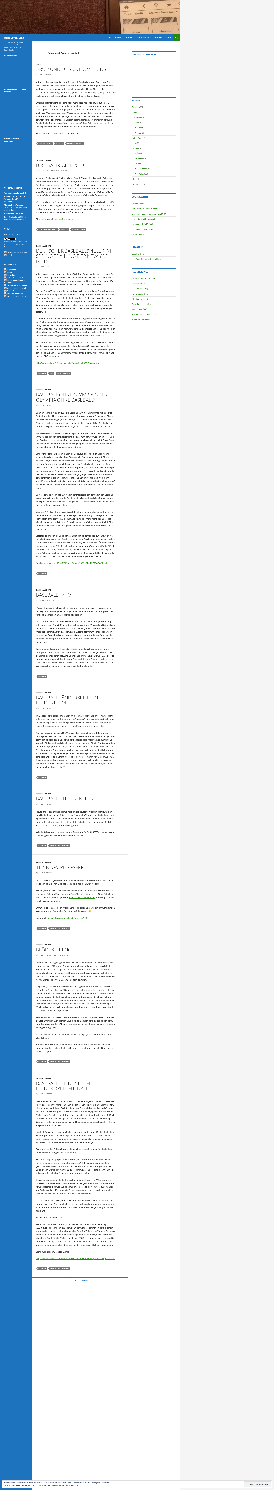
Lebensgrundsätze (143, 37)
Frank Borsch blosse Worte (144, 219)
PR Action (138, 127)
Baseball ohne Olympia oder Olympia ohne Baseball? (72, 397)
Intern (168, 37)
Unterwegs (136, 184)
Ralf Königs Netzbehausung (144, 314)
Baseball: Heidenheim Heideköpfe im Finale (63, 1085)
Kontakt (158, 37)
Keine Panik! (137, 138)
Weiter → (86, 1280)
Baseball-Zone (138, 283)
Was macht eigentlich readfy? (15, 193)
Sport (39, 64)
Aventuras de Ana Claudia (143, 278)
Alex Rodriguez (45, 144)
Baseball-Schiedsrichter (67, 165)
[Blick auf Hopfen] (11, 291)
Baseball (118, 37)
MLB (51, 373)
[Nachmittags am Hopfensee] (15, 296)
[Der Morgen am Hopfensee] (15, 285)
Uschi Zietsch (138, 234)
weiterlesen (66, 219)
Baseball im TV (53, 595)
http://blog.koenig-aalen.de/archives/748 (67, 917)
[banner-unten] (10, 272)
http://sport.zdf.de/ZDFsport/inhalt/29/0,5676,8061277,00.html (67, 363)
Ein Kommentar (60, 171)
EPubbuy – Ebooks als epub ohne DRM (149, 214)
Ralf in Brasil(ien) (139, 309)
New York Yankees (75, 144)
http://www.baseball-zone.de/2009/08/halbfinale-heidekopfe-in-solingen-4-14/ (75, 1258)
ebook (137, 117)
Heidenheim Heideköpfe (59, 846)
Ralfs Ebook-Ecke (14, 37)
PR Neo (137, 133)
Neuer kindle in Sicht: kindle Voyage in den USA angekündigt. (14, 199)
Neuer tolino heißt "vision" (14, 213)
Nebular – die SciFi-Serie (143, 224)
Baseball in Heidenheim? (66, 799)
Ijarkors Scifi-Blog (140, 294)
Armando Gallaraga (47, 229)
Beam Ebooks (138, 203)
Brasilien (136, 107)
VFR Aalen (139, 174)
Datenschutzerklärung (73, 1485)
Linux (134, 143)
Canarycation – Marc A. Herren (146, 208)
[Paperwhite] (9, 275)
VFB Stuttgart (140, 168)
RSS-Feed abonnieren (12, 234)
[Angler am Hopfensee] (13, 293)
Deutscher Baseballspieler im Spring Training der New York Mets (74, 256)
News (134, 148)
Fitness (129, 37)
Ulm (134, 179)
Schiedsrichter (78, 229)
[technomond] (10, 269)
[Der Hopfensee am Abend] (15, 288)
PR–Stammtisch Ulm (141, 299)
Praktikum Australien (141, 304)
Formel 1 (138, 163)
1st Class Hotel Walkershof (82, 897)
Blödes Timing (54, 950)
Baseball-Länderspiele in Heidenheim (67, 700)
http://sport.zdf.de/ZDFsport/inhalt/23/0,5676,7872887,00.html (75, 563)
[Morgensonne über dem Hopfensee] (15, 281)
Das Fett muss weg (140, 288)
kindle (137, 122)
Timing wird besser (60, 867)
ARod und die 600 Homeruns (71, 69)
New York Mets (63, 373)
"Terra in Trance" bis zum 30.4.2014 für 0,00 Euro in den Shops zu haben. (15, 207)
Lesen (109, 37)
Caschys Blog (138, 254)
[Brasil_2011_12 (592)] (13, 277)
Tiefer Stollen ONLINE (142, 319)
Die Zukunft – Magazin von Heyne (147, 259)
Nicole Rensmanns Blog (142, 229)
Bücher (135, 112)
